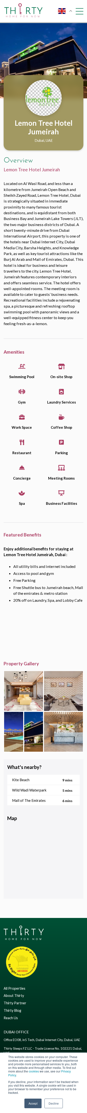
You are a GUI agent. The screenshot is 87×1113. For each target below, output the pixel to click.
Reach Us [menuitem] (11, 1018)
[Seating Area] (63, 691)
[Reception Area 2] (24, 691)
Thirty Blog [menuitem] (12, 1010)
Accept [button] (33, 1103)
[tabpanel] (43, 60)
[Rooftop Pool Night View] (14, 731)
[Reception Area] (63, 731)
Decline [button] (54, 1103)
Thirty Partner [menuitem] (15, 1003)
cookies (34, 1071)
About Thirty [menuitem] (14, 996)
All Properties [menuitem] (14, 988)
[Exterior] (34, 731)
